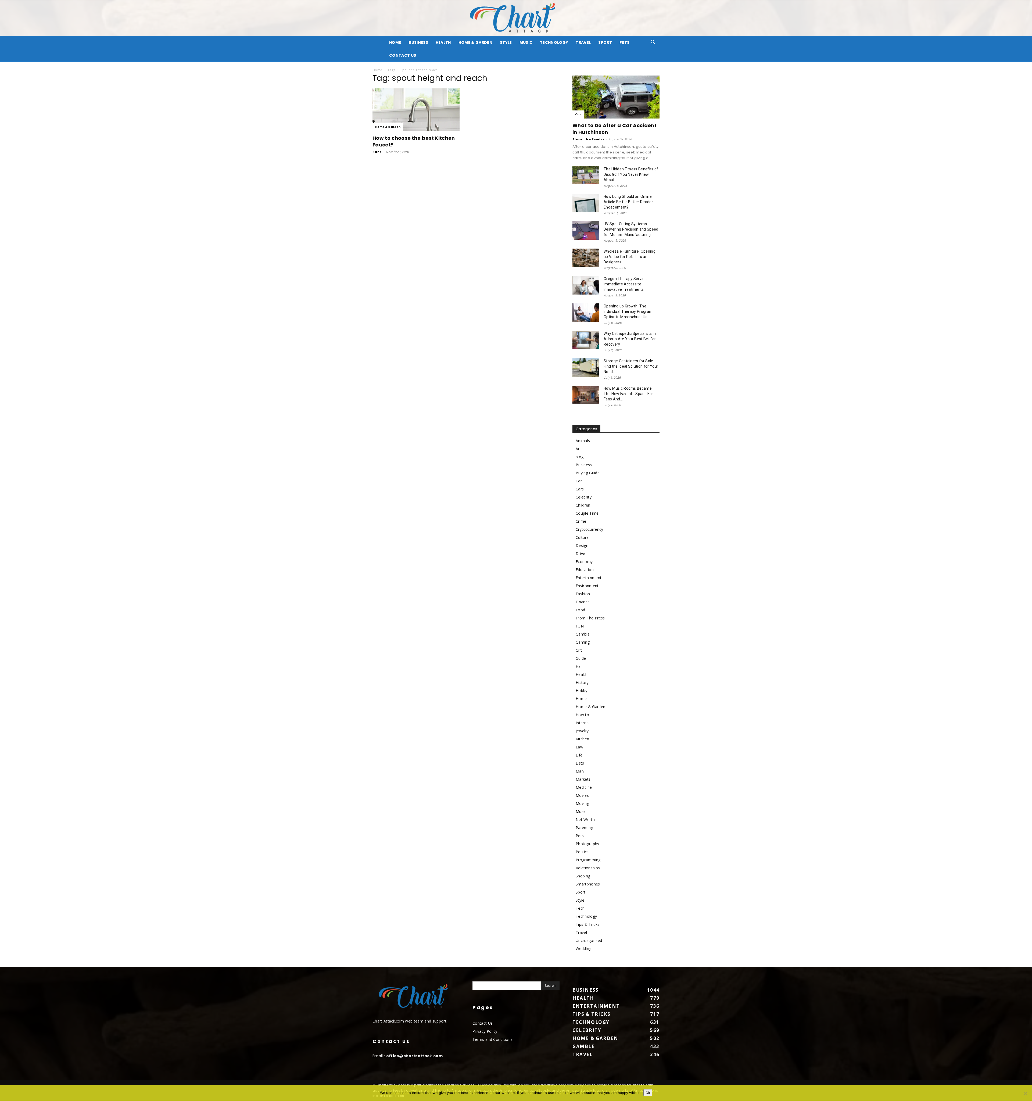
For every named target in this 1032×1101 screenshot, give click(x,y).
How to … (584, 714)
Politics (582, 851)
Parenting (584, 827)
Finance (583, 601)
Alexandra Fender (588, 139)
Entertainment (588, 577)
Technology (554, 42)
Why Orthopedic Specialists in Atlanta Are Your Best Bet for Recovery (630, 338)
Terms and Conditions (492, 1039)
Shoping (583, 875)
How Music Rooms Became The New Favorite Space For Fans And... (628, 393)
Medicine (584, 787)
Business (418, 42)
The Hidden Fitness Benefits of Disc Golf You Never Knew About (631, 174)
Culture (582, 537)
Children (583, 505)
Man (580, 771)
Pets (624, 42)
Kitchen (582, 738)
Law (579, 746)
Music (526, 42)
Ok (648, 1093)
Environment (587, 585)
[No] (1025, 1093)
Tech (580, 908)
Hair (579, 666)
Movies (582, 795)
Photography (587, 843)
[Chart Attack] (516, 18)
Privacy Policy (484, 1031)
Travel (583, 42)
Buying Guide (588, 472)
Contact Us (402, 55)
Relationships (588, 867)
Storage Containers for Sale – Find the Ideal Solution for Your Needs (631, 366)
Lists (580, 763)
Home (377, 70)
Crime (581, 521)
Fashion (583, 593)
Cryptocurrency (589, 529)
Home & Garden (475, 42)
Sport (605, 42)
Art (578, 448)
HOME (395, 42)
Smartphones (588, 884)
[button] (653, 42)
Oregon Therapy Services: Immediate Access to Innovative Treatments (627, 284)
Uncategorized (589, 940)
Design (582, 545)
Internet (583, 722)
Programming (588, 859)
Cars (580, 489)
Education (585, 569)
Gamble (583, 634)
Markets (583, 779)
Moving (582, 803)
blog (579, 456)
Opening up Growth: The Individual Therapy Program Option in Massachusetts (628, 311)
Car (578, 114)
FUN (580, 626)
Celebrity (584, 497)
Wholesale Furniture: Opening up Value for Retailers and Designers (629, 256)
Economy (584, 561)
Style (506, 42)
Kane (377, 152)
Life (579, 755)
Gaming (583, 642)
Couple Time (587, 513)
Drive (580, 553)
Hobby (581, 690)
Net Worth (585, 819)
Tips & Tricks (587, 924)
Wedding (583, 948)
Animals (583, 440)
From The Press (590, 618)
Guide (581, 658)
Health (443, 42)
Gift (579, 650)
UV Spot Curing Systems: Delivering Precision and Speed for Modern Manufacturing (631, 229)
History (582, 682)
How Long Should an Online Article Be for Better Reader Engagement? (628, 201)
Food (580, 609)
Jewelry (582, 730)
